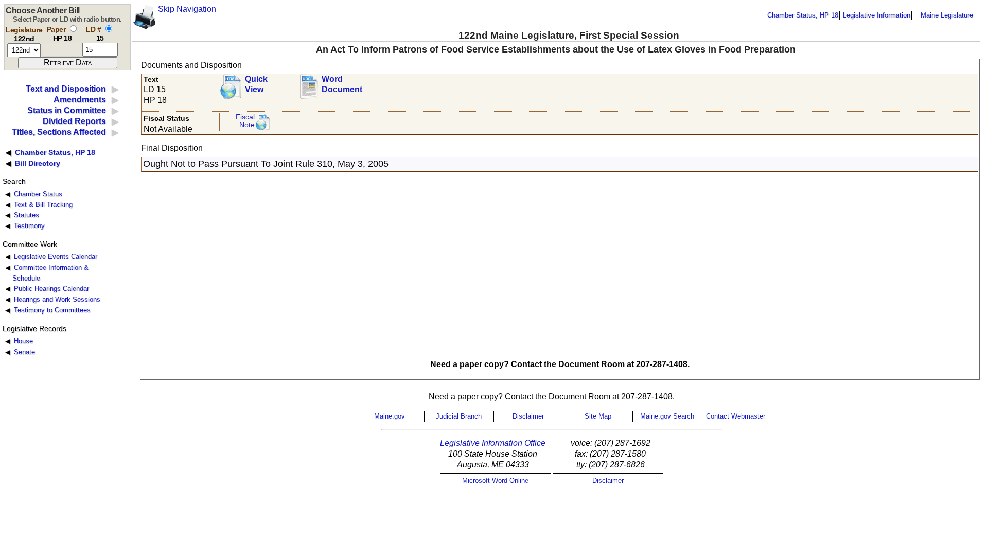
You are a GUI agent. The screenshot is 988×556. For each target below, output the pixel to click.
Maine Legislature (947, 15)
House (23, 341)
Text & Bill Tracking (43, 204)
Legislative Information (876, 15)
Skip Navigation (187, 9)
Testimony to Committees (52, 310)
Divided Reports (74, 121)
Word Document (342, 84)
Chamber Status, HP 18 (802, 15)
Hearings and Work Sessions (57, 299)
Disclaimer (528, 416)
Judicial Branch (459, 416)
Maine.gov (389, 416)
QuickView (256, 84)
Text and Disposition (66, 88)
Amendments (80, 99)
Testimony (29, 226)
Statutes (26, 215)
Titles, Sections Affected (59, 132)
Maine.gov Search (667, 416)
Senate (24, 352)
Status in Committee (66, 110)
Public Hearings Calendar (51, 288)
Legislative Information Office (492, 443)
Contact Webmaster (735, 416)
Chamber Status (38, 194)
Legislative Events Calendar (55, 256)
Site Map (598, 416)
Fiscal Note (245, 121)
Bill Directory (37, 163)
